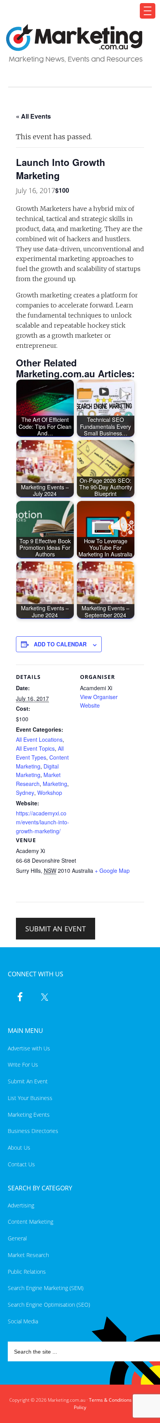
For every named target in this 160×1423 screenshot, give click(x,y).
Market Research (28, 1255)
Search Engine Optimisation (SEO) (49, 1304)
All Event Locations (39, 739)
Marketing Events (29, 1114)
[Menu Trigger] (147, 11)
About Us (19, 1147)
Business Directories (33, 1131)
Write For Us (23, 1064)
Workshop (49, 792)
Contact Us (21, 1164)
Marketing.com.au (75, 43)
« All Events (33, 116)
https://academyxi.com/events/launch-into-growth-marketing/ (42, 822)
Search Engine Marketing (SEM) (45, 1288)
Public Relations (27, 1271)
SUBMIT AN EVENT (55, 928)
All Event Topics (35, 748)
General (17, 1238)
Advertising (21, 1205)
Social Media (23, 1321)
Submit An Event (28, 1081)
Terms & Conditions (110, 1400)
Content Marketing (30, 1221)
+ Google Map (112, 870)
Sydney (25, 792)
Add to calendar (60, 644)
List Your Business (30, 1098)
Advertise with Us (29, 1048)
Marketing (55, 783)
